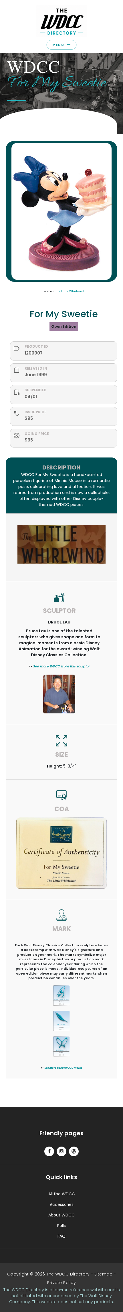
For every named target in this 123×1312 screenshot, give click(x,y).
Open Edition (63, 326)
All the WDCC (61, 1194)
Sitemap (103, 1274)
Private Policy (61, 1282)
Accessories (62, 1204)
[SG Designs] (74, 1151)
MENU (61, 44)
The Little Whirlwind (69, 291)
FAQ (61, 1236)
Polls (61, 1225)
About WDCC (61, 1215)
